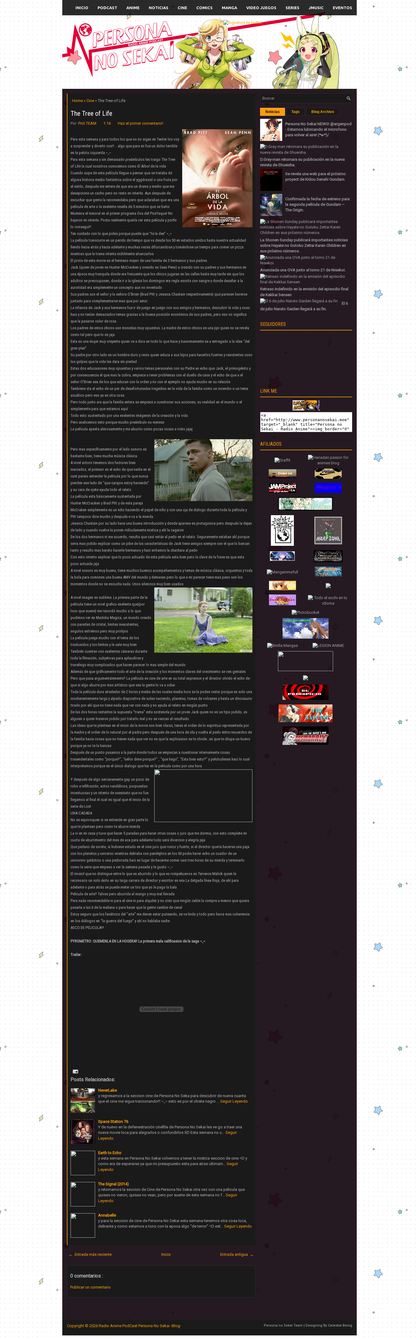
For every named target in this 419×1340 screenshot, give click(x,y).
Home (78, 100)
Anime (133, 8)
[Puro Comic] (282, 544)
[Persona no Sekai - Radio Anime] (306, 409)
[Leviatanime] (305, 509)
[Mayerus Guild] (328, 491)
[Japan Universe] (328, 575)
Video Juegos (261, 8)
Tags (295, 112)
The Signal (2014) (113, 1184)
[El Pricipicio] (306, 698)
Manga (229, 8)
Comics (204, 8)
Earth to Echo (109, 1152)
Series (292, 8)
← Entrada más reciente (90, 1254)
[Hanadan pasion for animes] (328, 463)
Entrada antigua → (237, 1254)
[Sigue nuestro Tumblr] (240, 45)
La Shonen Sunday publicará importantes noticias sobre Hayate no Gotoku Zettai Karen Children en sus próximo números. (304, 245)
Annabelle (107, 1215)
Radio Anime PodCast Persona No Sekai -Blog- (140, 1325)
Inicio (81, 8)
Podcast (107, 8)
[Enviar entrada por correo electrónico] (75, 1071)
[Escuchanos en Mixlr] (250, 26)
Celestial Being (340, 1325)
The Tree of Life (91, 113)
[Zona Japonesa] (282, 477)
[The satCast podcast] (306, 721)
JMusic (316, 8)
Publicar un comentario (90, 1287)
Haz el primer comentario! (140, 123)
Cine (182, 8)
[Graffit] (282, 460)
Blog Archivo (322, 112)
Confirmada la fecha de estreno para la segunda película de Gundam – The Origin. (317, 204)
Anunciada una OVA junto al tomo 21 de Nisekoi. (303, 270)
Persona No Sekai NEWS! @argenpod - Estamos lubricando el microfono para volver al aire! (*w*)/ (318, 129)
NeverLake (107, 1090)
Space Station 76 (113, 1121)
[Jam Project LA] (282, 491)
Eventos (342, 8)
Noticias (158, 8)
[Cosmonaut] (306, 743)
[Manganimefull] (282, 572)
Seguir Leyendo (234, 1101)
